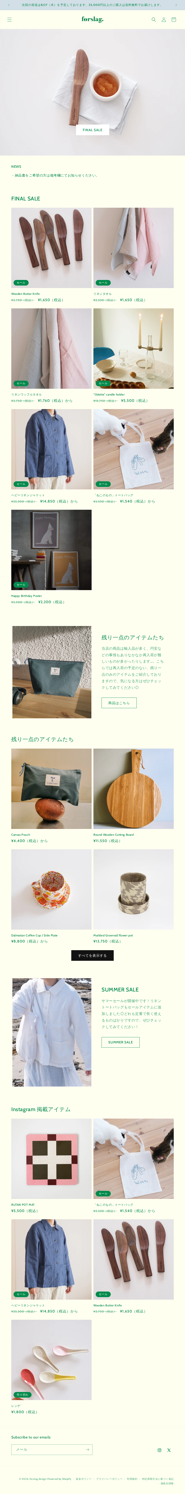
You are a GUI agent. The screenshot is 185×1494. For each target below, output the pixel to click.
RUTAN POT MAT (23, 1204)
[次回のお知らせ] (176, 5)
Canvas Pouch (20, 834)
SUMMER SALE (120, 1042)
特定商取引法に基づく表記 (158, 1478)
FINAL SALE (92, 130)
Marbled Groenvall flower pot (113, 935)
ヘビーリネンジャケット (28, 495)
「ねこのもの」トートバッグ (113, 495)
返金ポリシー (84, 1478)
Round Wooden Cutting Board (113, 834)
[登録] (87, 1449)
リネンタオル (102, 294)
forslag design (38, 1478)
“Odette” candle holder (109, 394)
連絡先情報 (167, 1483)
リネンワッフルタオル (26, 394)
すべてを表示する (92, 956)
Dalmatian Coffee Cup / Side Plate (34, 935)
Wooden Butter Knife (25, 294)
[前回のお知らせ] (9, 5)
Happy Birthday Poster (26, 596)
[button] (9, 20)
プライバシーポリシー (109, 1478)
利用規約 (132, 1478)
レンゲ (16, 1406)
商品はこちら (119, 703)
